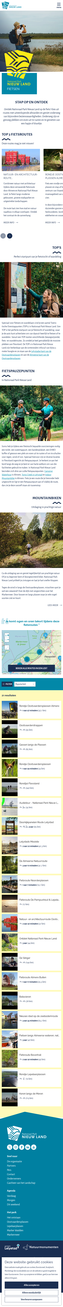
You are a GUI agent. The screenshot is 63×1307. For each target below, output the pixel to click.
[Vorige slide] (3, 236)
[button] (60, 658)
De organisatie (14, 1161)
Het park (11, 1212)
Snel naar (12, 1156)
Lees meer (53, 605)
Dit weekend (13, 1204)
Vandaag (11, 1196)
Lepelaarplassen (15, 1226)
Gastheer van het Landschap (21, 1183)
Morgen (11, 1200)
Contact (11, 1174)
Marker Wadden (15, 1230)
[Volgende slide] (9, 236)
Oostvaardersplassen (17, 1222)
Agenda (11, 1191)
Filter (9, 684)
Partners (11, 1165)
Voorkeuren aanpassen (31, 1299)
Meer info (9, 222)
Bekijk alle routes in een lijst (31, 668)
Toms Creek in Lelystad (32, 475)
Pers (9, 1170)
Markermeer (13, 1234)
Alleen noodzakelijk (31, 1292)
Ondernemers (14, 1178)
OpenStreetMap (14, 674)
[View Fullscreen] (7, 647)
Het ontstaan (13, 1217)
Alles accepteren (31, 1285)
